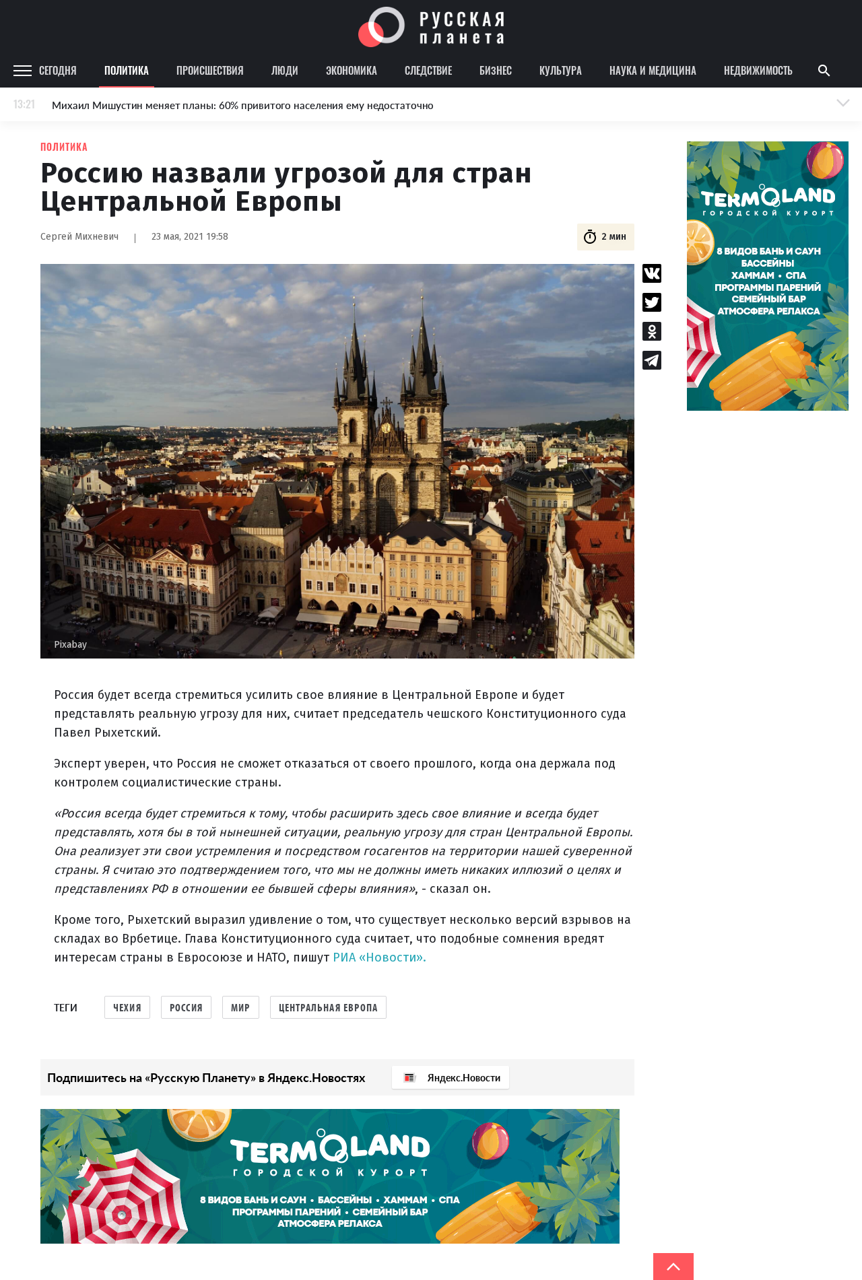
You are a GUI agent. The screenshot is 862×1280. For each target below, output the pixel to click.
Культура (560, 70)
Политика (126, 70)
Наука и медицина (652, 70)
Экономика (351, 70)
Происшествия (210, 70)
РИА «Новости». (379, 957)
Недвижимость (758, 70)
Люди (284, 70)
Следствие (428, 70)
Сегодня (58, 70)
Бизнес (495, 70)
